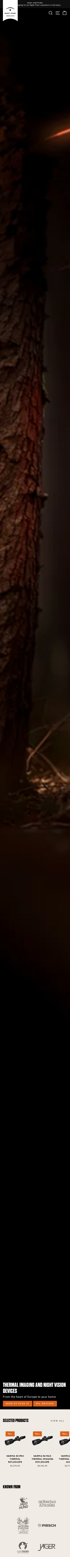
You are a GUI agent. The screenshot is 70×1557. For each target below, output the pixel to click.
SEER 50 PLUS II (17, 1403)
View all (58, 1420)
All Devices (45, 1403)
